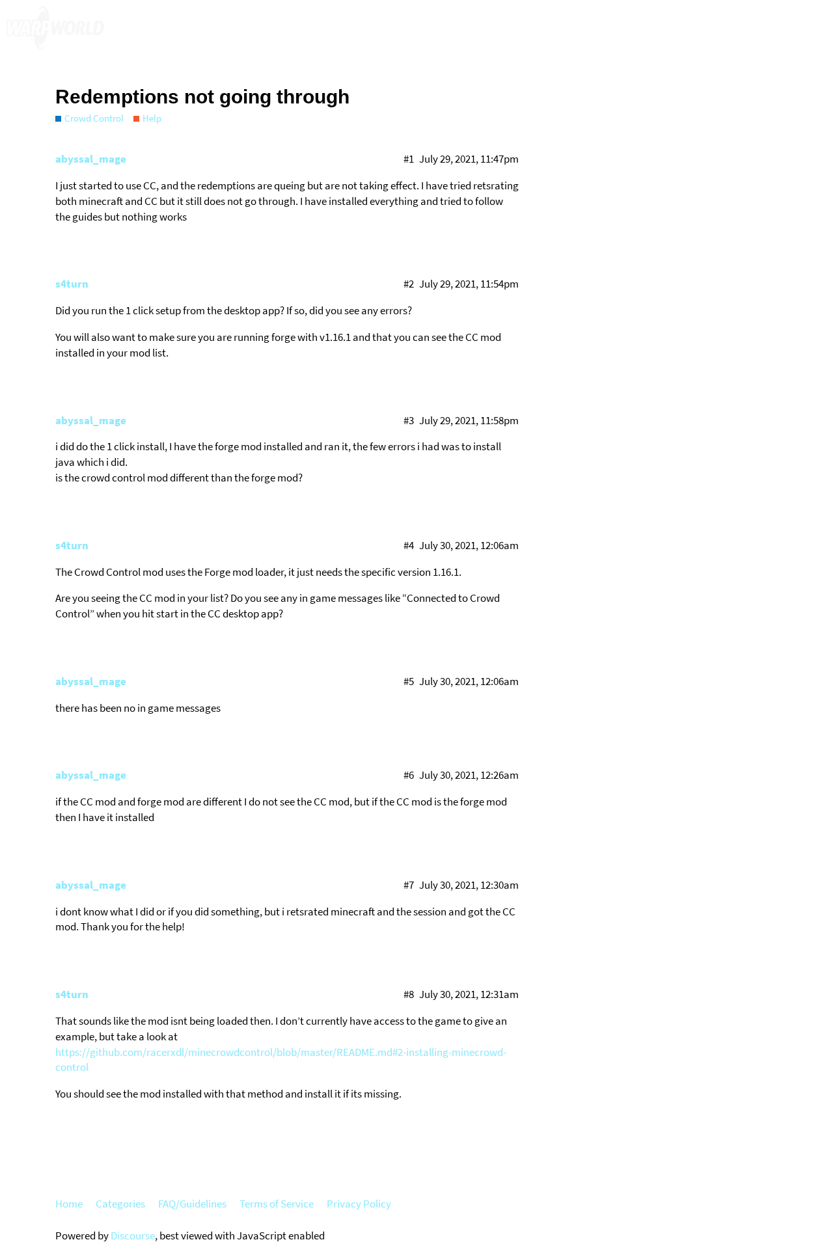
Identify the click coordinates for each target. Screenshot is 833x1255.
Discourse (133, 1235)
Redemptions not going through (202, 96)
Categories (120, 1203)
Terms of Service (276, 1203)
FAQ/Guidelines (192, 1203)
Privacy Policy (359, 1203)
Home (69, 1203)
